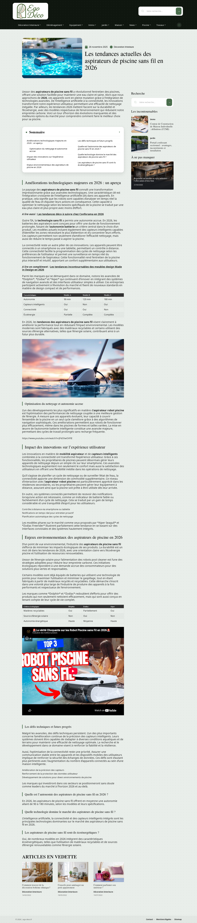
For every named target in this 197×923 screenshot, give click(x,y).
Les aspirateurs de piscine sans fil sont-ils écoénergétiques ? (97, 163)
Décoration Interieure (124, 47)
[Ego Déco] (30, 11)
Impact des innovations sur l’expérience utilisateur (45, 157)
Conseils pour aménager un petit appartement (71, 886)
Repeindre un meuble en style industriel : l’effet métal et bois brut (151, 179)
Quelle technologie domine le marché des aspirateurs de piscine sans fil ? (97, 155)
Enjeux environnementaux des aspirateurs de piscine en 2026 (47, 166)
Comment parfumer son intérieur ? (105, 886)
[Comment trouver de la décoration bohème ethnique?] (37, 872)
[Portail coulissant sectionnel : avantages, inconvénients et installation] (139, 144)
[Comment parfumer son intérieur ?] (109, 872)
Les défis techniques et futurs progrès (95, 140)
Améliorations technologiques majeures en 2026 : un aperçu (46, 141)
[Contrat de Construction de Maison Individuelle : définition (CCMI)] (139, 124)
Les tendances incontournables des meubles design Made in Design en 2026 (72, 268)
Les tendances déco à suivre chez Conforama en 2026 (70, 214)
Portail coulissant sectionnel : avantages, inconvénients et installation (161, 146)
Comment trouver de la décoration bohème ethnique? (36, 886)
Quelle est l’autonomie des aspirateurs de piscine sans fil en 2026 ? (97, 147)
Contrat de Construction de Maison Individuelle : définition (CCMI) (161, 126)
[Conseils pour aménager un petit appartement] (73, 872)
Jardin (152, 138)
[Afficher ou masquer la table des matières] (82, 132)
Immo (152, 119)
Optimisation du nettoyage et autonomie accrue (48, 149)
